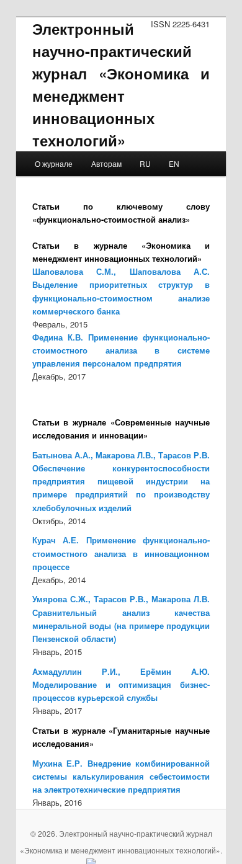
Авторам (106, 163)
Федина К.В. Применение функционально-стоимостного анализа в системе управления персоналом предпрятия (121, 350)
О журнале (54, 163)
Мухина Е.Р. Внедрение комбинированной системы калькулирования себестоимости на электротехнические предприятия (121, 776)
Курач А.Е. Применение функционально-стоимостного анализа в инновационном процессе (121, 553)
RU (145, 163)
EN (174, 163)
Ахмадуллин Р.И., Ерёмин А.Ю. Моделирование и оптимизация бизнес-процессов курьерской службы (121, 684)
